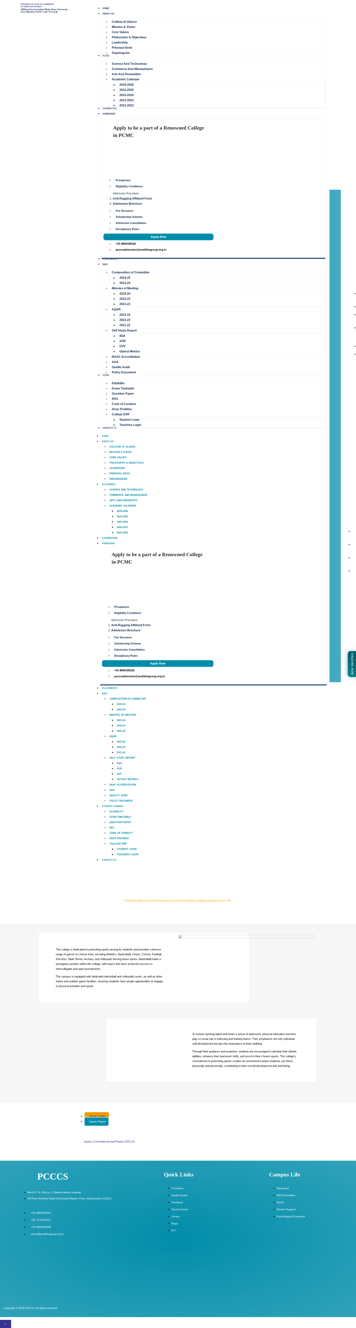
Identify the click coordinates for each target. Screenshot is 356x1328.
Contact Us (109, 860)
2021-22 (121, 731)
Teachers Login (127, 854)
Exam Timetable (120, 816)
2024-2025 (122, 516)
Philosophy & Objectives (126, 462)
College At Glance (122, 446)
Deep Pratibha (119, 838)
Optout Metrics (128, 779)
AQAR (112, 736)
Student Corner (112, 806)
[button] (214, 193)
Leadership (117, 468)
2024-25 (121, 704)
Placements (109, 688)
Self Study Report (122, 757)
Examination (109, 538)
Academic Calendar (122, 505)
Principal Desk (119, 473)
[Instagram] (345, 640)
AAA (111, 790)
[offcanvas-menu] (339, 187)
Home (105, 436)
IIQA (119, 763)
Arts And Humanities (123, 500)
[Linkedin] (345, 669)
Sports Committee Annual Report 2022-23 (109, 1141)
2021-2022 (122, 532)
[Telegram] (345, 659)
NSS (111, 827)
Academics (109, 484)
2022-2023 (122, 527)
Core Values (118, 457)
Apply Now (158, 236)
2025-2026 (122, 511)
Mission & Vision (120, 452)
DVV (119, 774)
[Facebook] (345, 630)
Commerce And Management (128, 495)
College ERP (118, 843)
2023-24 (121, 709)
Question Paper (120, 822)
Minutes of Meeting (122, 715)
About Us (108, 441)
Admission (108, 543)
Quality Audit (118, 795)
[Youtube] (345, 650)
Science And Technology (126, 489)
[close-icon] (332, 192)
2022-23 (121, 725)
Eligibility (116, 811)
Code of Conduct (121, 833)
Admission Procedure (126, 193)
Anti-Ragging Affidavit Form (132, 198)
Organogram (118, 479)
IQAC (105, 693)
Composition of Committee (127, 698)
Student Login (126, 849)
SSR (119, 768)
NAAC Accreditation (122, 784)
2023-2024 (122, 521)
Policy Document (121, 800)
